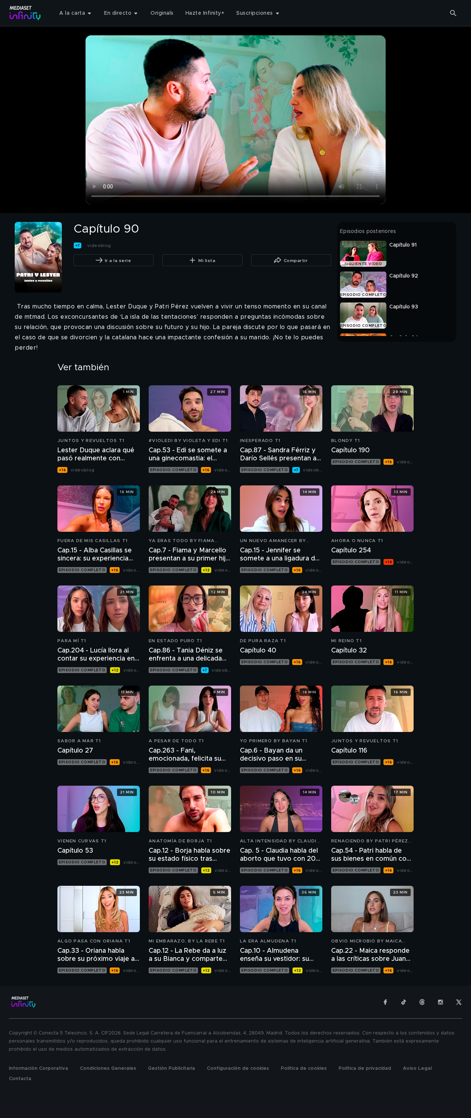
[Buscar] (453, 13)
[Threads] (422, 1002)
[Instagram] (440, 1002)
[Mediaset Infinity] (25, 13)
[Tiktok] (403, 1002)
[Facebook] (385, 1002)
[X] (459, 1002)
